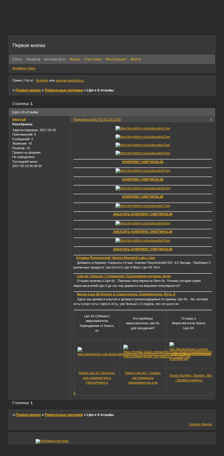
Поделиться (82, 119)
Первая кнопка (28, 90)
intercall (19, 120)
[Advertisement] (115, 22)
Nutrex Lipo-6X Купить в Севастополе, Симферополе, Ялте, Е (126, 294)
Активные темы (23, 68)
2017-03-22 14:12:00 (106, 119)
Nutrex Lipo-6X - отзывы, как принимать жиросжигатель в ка (143, 377)
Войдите (42, 80)
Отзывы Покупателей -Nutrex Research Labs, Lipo (115, 257)
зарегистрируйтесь (69, 80)
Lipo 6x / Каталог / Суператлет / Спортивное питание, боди (124, 276)
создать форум (200, 424)
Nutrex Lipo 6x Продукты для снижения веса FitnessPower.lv (97, 377)
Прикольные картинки (64, 90)
